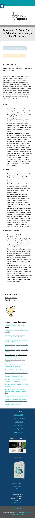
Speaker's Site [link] (19, 514)
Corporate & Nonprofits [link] (18, 418)
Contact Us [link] (17, 502)
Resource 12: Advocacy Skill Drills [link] (14, 376)
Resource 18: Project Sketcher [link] (13, 404)
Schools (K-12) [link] (18, 414)
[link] (2, 6)
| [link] (14, 514)
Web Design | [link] (23, 512)
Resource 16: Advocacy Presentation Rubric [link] (16, 396)
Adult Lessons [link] (19, 421)
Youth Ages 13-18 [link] (19, 429)
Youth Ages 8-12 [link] (18, 425)
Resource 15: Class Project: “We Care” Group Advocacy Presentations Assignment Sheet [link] (16, 391)
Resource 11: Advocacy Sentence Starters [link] (16, 373)
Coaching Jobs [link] (18, 432)
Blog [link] (17, 488)
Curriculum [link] (17, 486)
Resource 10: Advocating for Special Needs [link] (16, 370)
